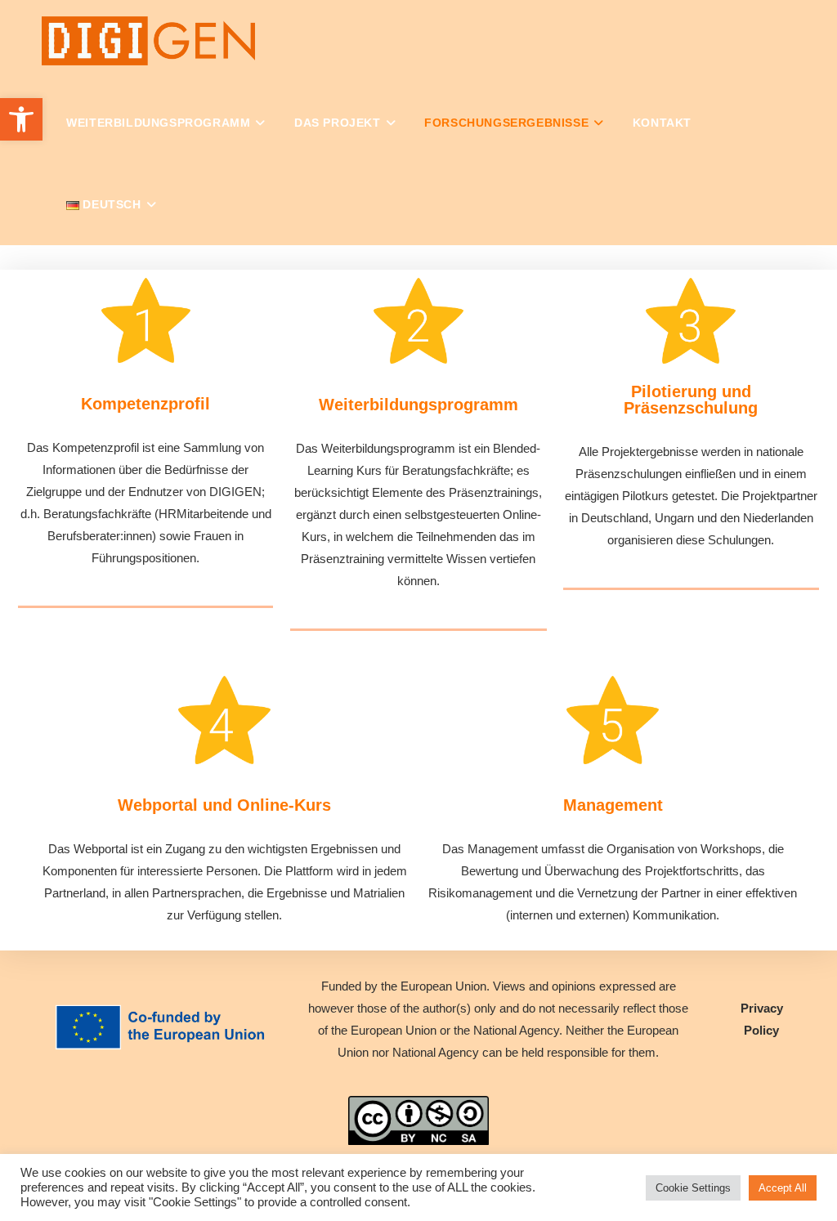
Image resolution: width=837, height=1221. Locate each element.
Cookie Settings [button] (693, 1188)
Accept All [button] (783, 1188)
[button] (21, 119)
